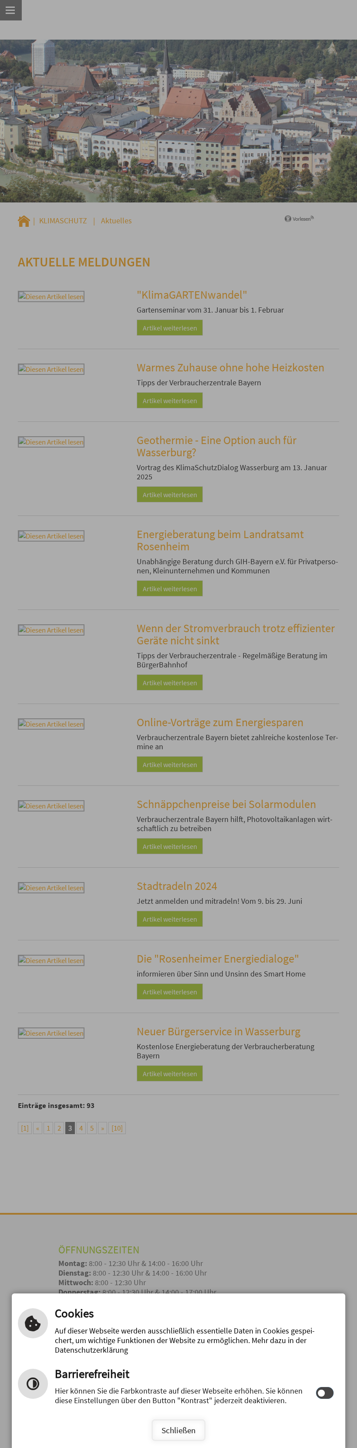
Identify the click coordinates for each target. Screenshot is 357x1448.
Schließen (178, 1430)
